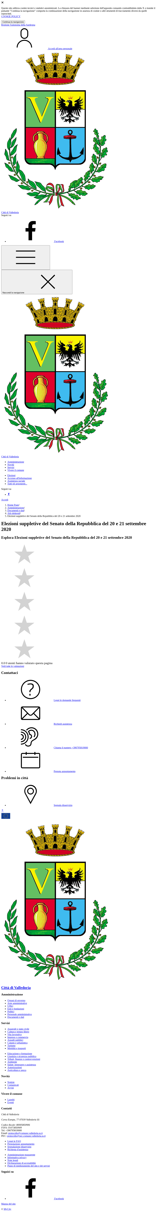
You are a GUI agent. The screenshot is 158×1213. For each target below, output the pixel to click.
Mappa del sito (8, 1204)
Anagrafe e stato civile (18, 1029)
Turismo (11, 1045)
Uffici (10, 1006)
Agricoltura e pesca (16, 1070)
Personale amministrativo (19, 1014)
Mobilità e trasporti (16, 1048)
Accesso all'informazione (19, 478)
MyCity (7, 1209)
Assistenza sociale (16, 481)
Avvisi (10, 1087)
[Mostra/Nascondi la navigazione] (25, 257)
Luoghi (11, 1099)
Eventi (10, 1102)
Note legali (12, 1160)
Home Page (13, 505)
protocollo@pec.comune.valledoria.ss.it (26, 1136)
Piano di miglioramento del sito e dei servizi (28, 1165)
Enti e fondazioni (15, 1008)
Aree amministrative (17, 1003)
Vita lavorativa (14, 1034)
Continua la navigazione (13, 22)
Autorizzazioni (14, 1067)
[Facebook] (8, 494)
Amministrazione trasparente (21, 1154)
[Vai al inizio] (2, 810)
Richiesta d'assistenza (17, 1149)
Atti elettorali (13, 513)
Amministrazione (15, 507)
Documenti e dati (15, 510)
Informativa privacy (17, 1157)
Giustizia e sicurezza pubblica (21, 1056)
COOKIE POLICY (11, 16)
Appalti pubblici (15, 1040)
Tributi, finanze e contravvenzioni (23, 1059)
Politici (10, 1011)
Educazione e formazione (19, 1053)
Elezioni (11, 475)
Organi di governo (16, 1000)
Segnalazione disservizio (19, 1146)
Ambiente (12, 1062)
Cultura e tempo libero (18, 1031)
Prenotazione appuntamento (20, 1144)
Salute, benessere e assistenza (21, 1064)
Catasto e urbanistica (17, 1042)
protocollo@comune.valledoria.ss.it (25, 1133)
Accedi (4, 499)
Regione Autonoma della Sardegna (18, 25)
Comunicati (13, 1085)
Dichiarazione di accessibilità (21, 1163)
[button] (15, 462)
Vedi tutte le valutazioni (12, 666)
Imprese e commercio (17, 1037)
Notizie (11, 1082)
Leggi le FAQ (14, 1141)
